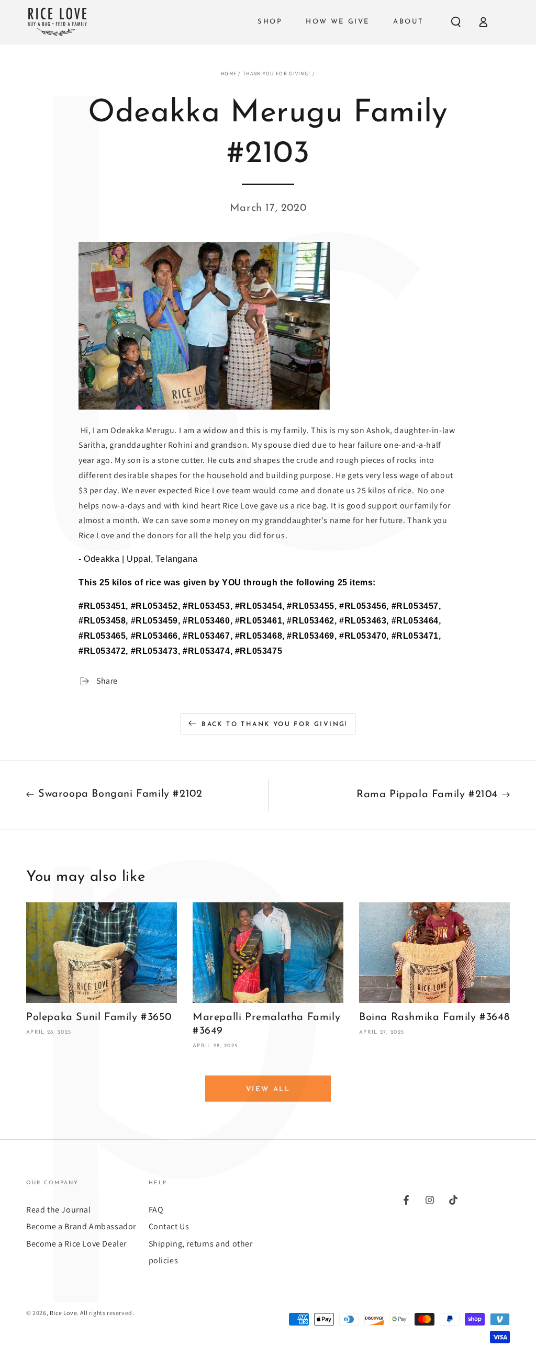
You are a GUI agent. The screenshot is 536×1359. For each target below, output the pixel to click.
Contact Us (169, 1226)
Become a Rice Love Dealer (76, 1243)
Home (229, 73)
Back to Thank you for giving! (275, 724)
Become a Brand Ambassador (81, 1226)
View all (268, 1089)
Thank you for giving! (276, 73)
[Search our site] (456, 21)
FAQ (156, 1209)
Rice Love (63, 1313)
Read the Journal (58, 1209)
